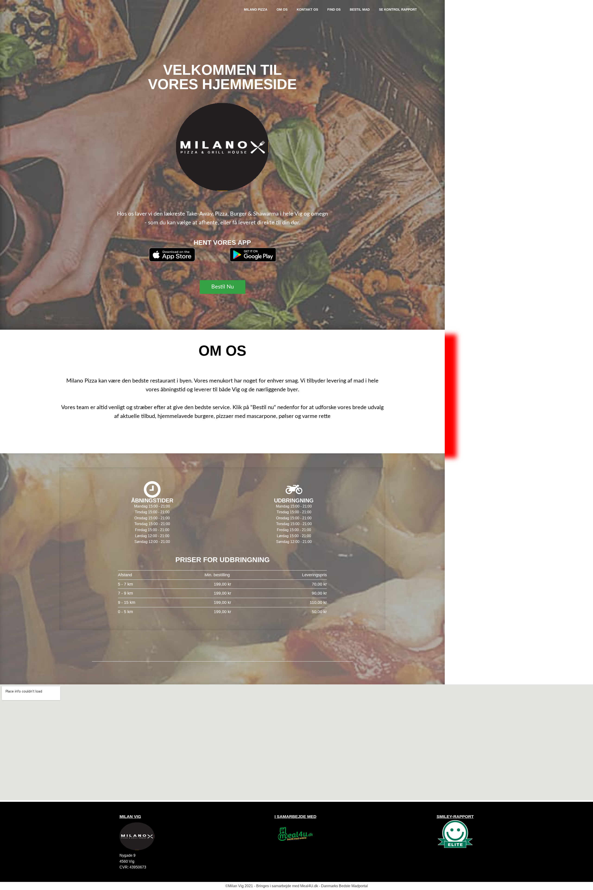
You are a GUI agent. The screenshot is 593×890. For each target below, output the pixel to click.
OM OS (282, 9)
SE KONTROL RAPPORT (398, 9)
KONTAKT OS (307, 9)
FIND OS (334, 9)
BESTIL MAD (360, 9)
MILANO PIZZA (255, 9)
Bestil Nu (222, 287)
